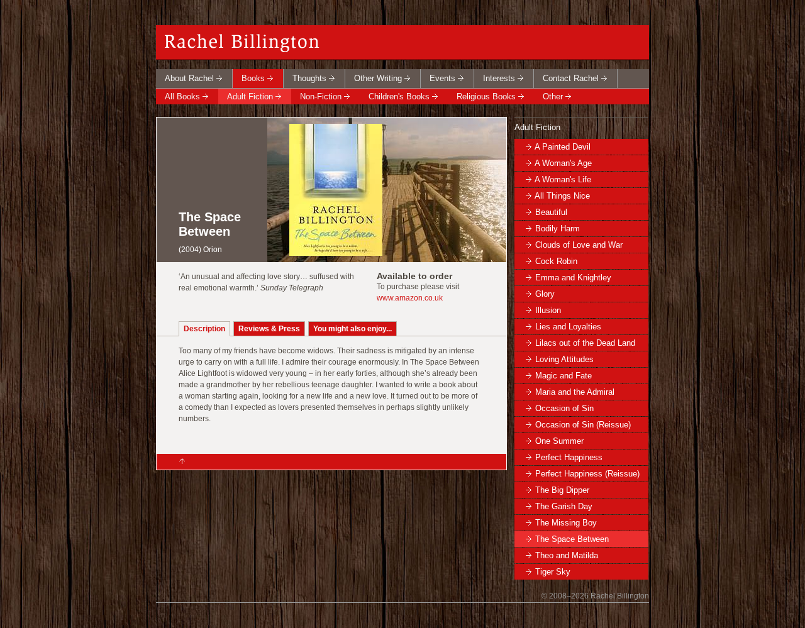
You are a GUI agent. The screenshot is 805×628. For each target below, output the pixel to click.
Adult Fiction (250, 96)
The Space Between (572, 539)
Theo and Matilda (566, 555)
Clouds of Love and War (579, 245)
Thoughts (309, 78)
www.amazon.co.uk (410, 298)
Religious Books (486, 96)
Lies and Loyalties (568, 326)
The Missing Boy (566, 522)
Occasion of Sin (564, 408)
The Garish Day (563, 506)
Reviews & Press (269, 328)
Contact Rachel (571, 78)
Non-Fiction (320, 96)
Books (253, 78)
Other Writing (378, 78)
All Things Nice (562, 196)
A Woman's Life (563, 179)
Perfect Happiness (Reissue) (587, 473)
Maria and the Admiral (574, 392)
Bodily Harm (557, 228)
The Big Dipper (562, 490)
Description (204, 328)
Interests (499, 78)
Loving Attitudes (564, 359)
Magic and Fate (563, 375)
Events (442, 78)
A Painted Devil (563, 146)
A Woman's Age (563, 163)
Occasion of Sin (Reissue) (583, 424)
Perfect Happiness (568, 457)
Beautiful (551, 212)
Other (553, 96)
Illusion (548, 310)
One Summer (559, 441)
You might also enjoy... (352, 328)
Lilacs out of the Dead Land (585, 343)
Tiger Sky (552, 571)
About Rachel (189, 78)
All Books (182, 96)
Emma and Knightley (573, 277)
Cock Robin (556, 261)
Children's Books (399, 96)
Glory (545, 294)
